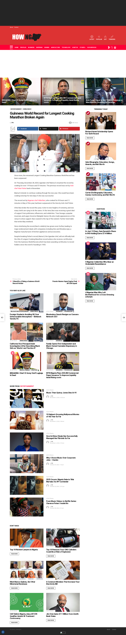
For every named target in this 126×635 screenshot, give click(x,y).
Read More (14, 554)
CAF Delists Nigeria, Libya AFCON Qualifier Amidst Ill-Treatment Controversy (23, 616)
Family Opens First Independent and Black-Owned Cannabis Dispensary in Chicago (61, 346)
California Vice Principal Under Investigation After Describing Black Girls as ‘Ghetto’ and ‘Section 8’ (25, 346)
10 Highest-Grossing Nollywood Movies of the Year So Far (62, 415)
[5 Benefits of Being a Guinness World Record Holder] (2, 317)
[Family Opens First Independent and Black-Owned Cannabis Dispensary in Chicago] (63, 332)
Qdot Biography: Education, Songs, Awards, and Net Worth (99, 163)
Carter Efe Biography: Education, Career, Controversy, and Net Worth (100, 194)
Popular (99, 39)
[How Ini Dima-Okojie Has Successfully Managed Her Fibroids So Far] (26, 441)
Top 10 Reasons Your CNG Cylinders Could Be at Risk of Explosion (61, 551)
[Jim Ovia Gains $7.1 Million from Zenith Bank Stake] (63, 602)
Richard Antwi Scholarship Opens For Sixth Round (99, 132)
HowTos (75, 47)
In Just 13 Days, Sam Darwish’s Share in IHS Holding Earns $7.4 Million (100, 232)
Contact (16, 27)
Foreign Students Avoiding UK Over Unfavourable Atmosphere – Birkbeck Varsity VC (25, 316)
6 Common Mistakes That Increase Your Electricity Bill (63, 583)
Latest (91, 39)
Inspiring (39, 47)
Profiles (23, 47)
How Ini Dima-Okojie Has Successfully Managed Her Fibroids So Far (62, 437)
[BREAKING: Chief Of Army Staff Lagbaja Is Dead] (21, 91)
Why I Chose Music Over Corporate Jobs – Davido (60, 459)
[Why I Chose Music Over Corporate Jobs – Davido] (26, 463)
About (11, 27)
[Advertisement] (63, 13)
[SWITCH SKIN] (109, 47)
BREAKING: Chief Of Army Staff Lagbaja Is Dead (26, 374)
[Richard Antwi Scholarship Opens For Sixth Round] (100, 120)
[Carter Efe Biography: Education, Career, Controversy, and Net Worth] (100, 182)
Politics (34, 370)
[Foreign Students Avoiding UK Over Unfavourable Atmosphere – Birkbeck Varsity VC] (26, 302)
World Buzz (34, 311)
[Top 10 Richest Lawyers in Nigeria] (26, 538)
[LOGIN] (115, 47)
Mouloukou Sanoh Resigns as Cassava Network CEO (62, 315)
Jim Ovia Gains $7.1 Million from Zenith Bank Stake (62, 615)
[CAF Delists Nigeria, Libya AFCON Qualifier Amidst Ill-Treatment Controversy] (26, 602)
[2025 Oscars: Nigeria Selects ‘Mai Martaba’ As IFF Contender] (26, 485)
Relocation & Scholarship (20, 311)
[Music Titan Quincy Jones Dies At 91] (26, 398)
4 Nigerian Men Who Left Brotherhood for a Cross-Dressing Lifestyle (99, 294)
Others (82, 47)
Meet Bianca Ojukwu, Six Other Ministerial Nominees (22, 583)
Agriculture (55, 47)
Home (16, 47)
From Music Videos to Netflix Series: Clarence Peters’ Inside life (61, 502)
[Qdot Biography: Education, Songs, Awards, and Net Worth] (100, 151)
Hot (105, 39)
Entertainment (27, 386)
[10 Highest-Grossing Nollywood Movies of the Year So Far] (26, 420)
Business (31, 47)
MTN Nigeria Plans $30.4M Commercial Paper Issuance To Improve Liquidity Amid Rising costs (62, 375)
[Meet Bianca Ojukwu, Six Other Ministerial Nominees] (26, 570)
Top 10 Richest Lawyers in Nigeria (24, 550)
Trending (112, 39)
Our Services (91, 47)
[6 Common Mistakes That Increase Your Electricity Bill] (63, 570)
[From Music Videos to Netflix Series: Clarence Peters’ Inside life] (26, 507)
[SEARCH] (112, 47)
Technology (66, 47)
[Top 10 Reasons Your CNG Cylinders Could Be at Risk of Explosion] (63, 538)
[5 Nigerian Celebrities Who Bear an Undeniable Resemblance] (100, 251)
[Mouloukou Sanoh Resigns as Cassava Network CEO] (63, 302)
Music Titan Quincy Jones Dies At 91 (61, 393)
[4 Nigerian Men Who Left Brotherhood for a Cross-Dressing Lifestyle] (100, 281)
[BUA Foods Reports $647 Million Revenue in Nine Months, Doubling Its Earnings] (105, 91)
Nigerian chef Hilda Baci (36, 200)
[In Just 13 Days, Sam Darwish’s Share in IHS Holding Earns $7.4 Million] (100, 220)
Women (46, 47)
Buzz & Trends (25, 370)
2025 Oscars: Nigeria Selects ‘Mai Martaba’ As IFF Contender (60, 480)
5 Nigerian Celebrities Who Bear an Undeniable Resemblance (99, 263)
